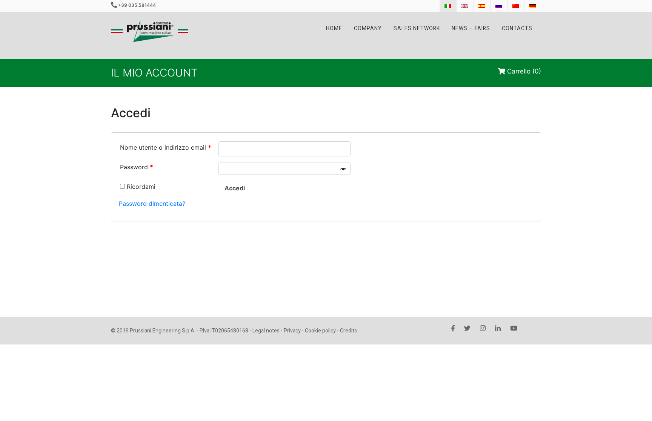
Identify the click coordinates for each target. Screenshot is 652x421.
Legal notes (266, 331)
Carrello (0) (523, 71)
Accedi (235, 188)
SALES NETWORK (417, 28)
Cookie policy (320, 331)
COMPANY (368, 28)
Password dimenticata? (152, 203)
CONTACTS (517, 28)
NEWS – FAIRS (471, 28)
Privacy (292, 331)
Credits (348, 331)
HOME (334, 28)
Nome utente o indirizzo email (165, 147)
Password (136, 167)
